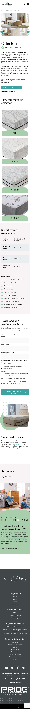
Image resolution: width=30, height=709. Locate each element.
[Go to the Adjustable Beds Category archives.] (1, 10)
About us (15, 642)
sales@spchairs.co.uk (21, 673)
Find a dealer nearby (15, 615)
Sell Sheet (8, 476)
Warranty (15, 659)
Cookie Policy (15, 652)
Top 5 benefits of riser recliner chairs (15, 627)
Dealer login (15, 618)
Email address (5, 344)
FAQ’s (15, 613)
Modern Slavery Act (15, 657)
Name (3, 336)
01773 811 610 (19, 675)
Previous (1, 32)
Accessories (15, 604)
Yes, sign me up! (8, 363)
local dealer (16, 444)
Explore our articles (15, 623)
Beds (15, 601)
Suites (15, 599)
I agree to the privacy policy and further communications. (16, 374)
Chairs (15, 596)
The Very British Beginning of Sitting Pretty (15, 633)
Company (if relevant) (7, 352)
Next (28, 32)
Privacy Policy (15, 649)
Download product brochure (14, 392)
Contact (15, 647)
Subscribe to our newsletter (15, 645)
